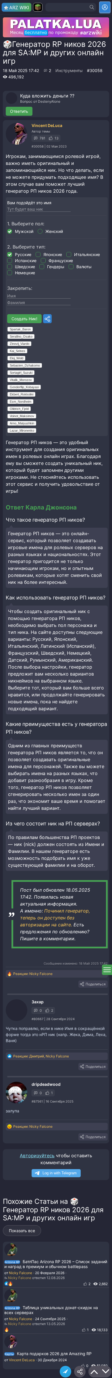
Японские (52, 254)
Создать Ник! (24, 318)
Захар (38, 1001)
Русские (23, 254)
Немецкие (25, 272)
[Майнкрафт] (38, 7)
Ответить (19, 111)
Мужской (24, 231)
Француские (61, 260)
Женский (54, 231)
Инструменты (69, 70)
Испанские (25, 260)
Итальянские (87, 254)
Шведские (25, 266)
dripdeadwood (46, 1084)
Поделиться (96, 984)
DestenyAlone (49, 101)
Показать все (22, 1230)
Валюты (84, 266)
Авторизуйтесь (37, 1155)
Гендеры (55, 266)
